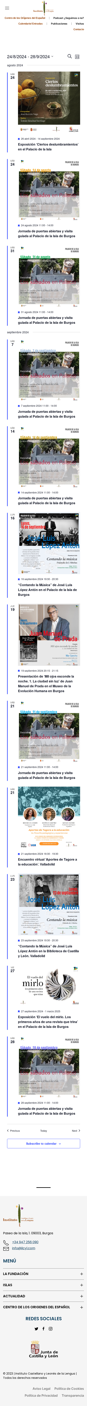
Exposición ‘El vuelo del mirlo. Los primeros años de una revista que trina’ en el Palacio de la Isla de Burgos (48, 1022)
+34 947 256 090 (25, 1242)
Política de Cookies (69, 1389)
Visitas (80, 23)
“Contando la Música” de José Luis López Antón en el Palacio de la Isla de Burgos (47, 589)
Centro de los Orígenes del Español (25, 18)
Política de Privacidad (41, 1395)
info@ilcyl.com (23, 1248)
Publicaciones (59, 23)
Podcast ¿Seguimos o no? (68, 17)
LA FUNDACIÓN (15, 1274)
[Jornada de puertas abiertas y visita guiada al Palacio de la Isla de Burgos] (49, 189)
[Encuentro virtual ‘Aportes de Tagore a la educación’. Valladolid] (49, 818)
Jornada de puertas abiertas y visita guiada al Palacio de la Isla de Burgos (46, 233)
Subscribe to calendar (41, 1143)
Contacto (78, 29)
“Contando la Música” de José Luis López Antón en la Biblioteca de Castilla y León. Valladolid (48, 951)
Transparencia (73, 1395)
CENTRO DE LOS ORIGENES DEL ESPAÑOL (36, 1307)
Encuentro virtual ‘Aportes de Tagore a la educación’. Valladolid (47, 862)
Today (43, 1130)
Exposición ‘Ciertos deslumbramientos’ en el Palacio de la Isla (48, 146)
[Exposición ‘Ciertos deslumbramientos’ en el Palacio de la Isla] (49, 103)
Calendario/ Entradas (30, 23)
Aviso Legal (41, 1389)
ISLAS (7, 1285)
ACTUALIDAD (14, 1296)
